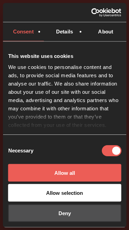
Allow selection (64, 193)
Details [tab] (64, 31)
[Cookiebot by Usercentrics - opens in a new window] (92, 12)
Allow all (64, 173)
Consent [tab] (23, 31)
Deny (64, 213)
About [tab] (105, 31)
